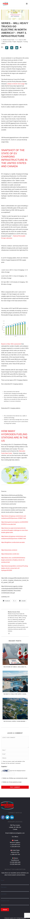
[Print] (21, 47)
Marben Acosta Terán (8, 39)
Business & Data (7, 41)
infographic (19, 41)
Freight (14, 41)
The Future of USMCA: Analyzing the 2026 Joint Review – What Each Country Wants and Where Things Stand (15, 666)
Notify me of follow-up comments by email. (15, 778)
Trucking (25, 41)
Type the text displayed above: (18, 770)
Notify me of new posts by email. (12, 782)
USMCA (3, 43)
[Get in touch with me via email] (9, 633)
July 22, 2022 (22, 39)
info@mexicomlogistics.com (17, 833)
